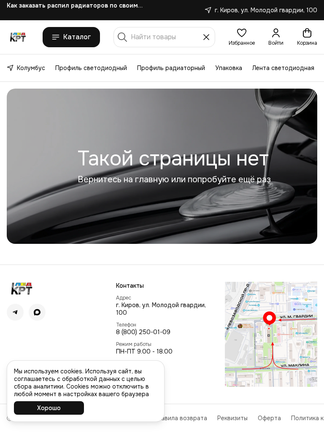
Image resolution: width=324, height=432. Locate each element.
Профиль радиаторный (171, 68)
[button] (242, 37)
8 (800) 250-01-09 (143, 332)
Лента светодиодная (283, 68)
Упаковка (228, 68)
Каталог (77, 36)
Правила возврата (180, 418)
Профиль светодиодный (91, 68)
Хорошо (49, 408)
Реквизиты (232, 418)
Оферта (269, 418)
